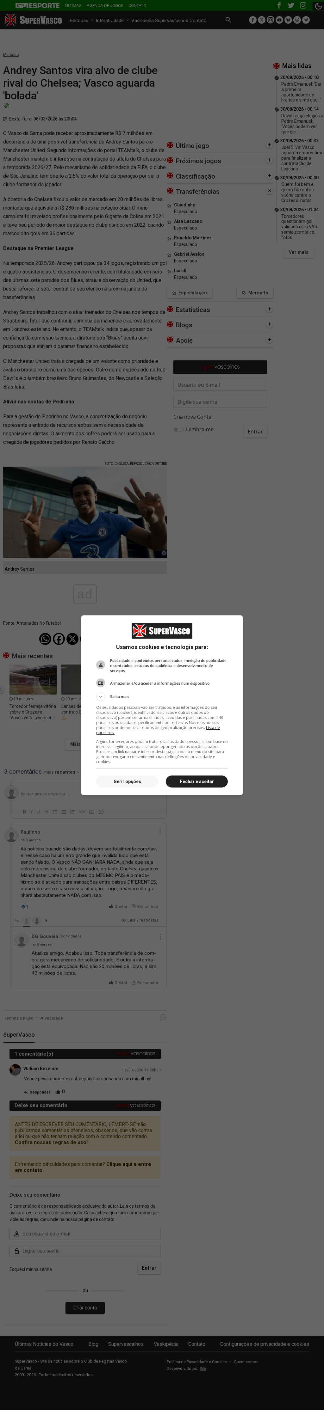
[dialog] (162, 705)
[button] (162, 696)
